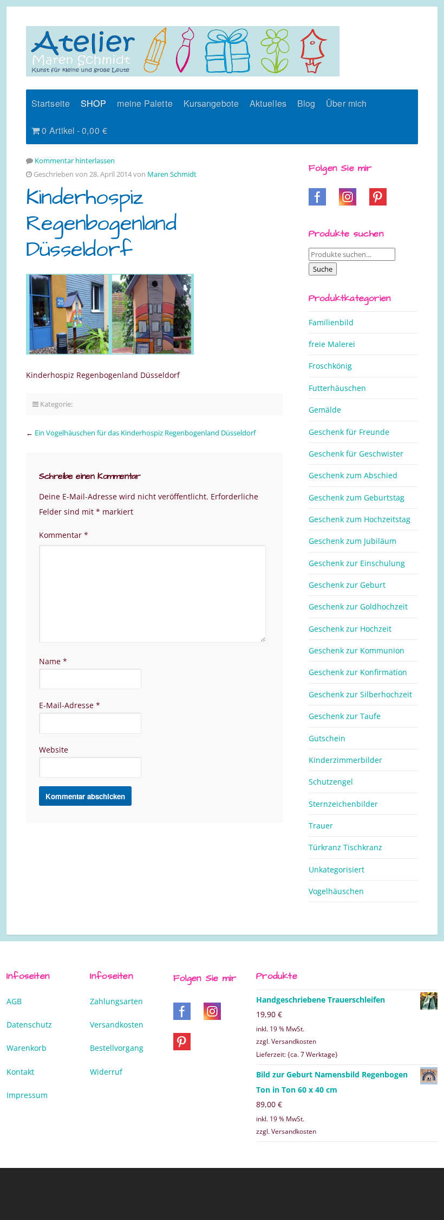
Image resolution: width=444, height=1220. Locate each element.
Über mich (346, 103)
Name (53, 661)
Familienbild (331, 322)
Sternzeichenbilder (343, 804)
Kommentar (63, 535)
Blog (306, 103)
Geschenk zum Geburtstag (356, 497)
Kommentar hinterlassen (75, 160)
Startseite (50, 103)
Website (53, 749)
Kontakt (20, 1072)
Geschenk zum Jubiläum (352, 541)
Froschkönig (330, 366)
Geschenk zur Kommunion (356, 650)
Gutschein (327, 738)
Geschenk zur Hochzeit (350, 629)
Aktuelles (268, 103)
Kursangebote (211, 103)
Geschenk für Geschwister (356, 453)
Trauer (321, 825)
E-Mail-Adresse (69, 705)
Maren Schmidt (172, 174)
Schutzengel (331, 781)
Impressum (27, 1095)
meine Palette (144, 103)
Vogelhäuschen (336, 891)
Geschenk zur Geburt (347, 585)
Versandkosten (116, 1024)
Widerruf (106, 1072)
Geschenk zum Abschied (353, 475)
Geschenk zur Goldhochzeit (358, 606)
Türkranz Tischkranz (345, 847)
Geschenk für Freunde (349, 432)
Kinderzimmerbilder (345, 760)
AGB (14, 1001)
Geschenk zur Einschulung (357, 563)
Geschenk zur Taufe (345, 716)
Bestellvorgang (116, 1048)
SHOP (93, 103)
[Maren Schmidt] (182, 51)
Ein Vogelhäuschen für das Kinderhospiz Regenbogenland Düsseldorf (145, 433)
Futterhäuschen (337, 388)
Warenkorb (26, 1048)
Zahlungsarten (116, 1001)
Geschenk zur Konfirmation (358, 672)
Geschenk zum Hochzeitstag (359, 519)
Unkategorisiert (336, 869)
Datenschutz (29, 1024)
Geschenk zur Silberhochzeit (360, 694)
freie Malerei (332, 344)
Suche (322, 269)
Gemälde (325, 409)
